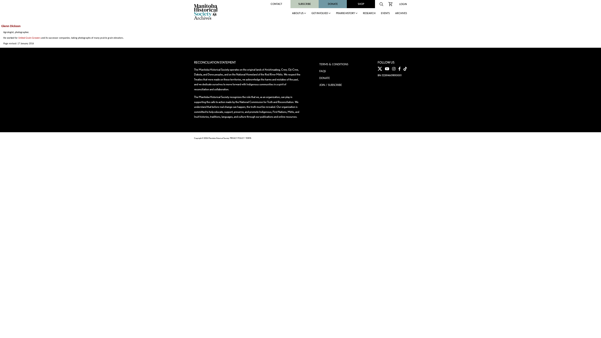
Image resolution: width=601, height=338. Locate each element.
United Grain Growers (29, 38)
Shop (361, 4)
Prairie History (345, 13)
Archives (401, 13)
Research (369, 13)
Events (385, 13)
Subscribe (304, 4)
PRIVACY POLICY (237, 138)
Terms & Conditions (333, 64)
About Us (297, 13)
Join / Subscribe (330, 85)
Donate (333, 4)
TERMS (248, 138)
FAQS (322, 71)
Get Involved (319, 13)
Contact (276, 4)
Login (403, 4)
